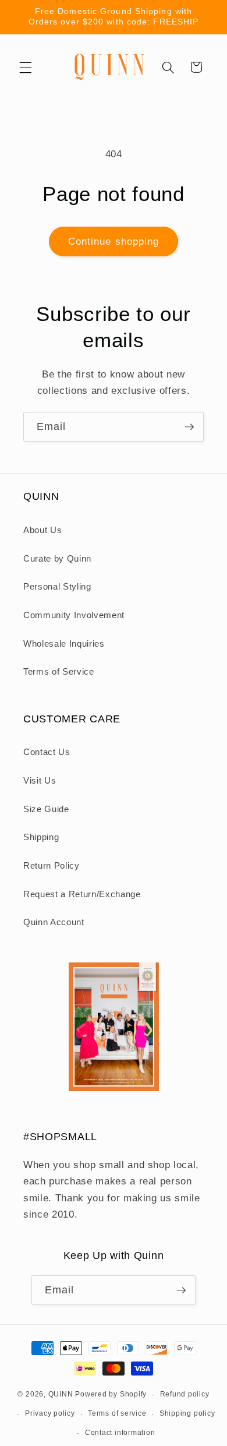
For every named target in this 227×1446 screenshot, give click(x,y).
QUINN (60, 1395)
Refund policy (185, 1394)
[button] (26, 67)
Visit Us (39, 780)
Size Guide (46, 809)
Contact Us (46, 752)
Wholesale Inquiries (64, 643)
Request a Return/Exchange (82, 894)
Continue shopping (113, 241)
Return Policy (51, 865)
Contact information (120, 1433)
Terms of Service (58, 671)
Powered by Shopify (111, 1395)
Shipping (41, 837)
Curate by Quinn (57, 558)
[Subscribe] (189, 427)
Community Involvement (74, 615)
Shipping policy (187, 1413)
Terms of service (117, 1413)
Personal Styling (57, 586)
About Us (42, 530)
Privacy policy (50, 1413)
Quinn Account (53, 922)
